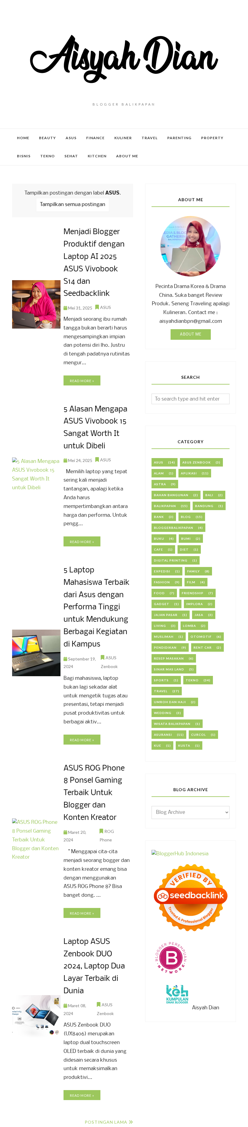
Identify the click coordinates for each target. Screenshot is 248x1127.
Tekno (192, 680)
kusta (184, 745)
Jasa (198, 615)
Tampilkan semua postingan (72, 205)
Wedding (162, 713)
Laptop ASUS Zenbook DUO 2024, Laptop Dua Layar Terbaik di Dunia (94, 966)
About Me (190, 334)
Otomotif (201, 636)
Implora (194, 604)
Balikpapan (165, 506)
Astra (160, 484)
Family (193, 571)
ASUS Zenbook (196, 462)
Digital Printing (171, 560)
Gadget (161, 604)
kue (157, 745)
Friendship (193, 593)
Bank (159, 517)
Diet (184, 549)
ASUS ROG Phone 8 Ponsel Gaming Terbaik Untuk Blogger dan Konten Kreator (94, 793)
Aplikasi (189, 473)
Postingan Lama (106, 1122)
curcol (198, 734)
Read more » (82, 381)
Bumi (186, 538)
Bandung (204, 506)
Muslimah (164, 636)
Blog (186, 517)
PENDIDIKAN (165, 647)
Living (160, 625)
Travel (161, 691)
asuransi (163, 734)
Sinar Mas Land (169, 669)
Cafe (158, 549)
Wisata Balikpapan (172, 724)
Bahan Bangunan (171, 495)
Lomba (189, 625)
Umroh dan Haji (170, 702)
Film (191, 582)
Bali (209, 495)
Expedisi (162, 571)
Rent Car (203, 647)
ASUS (105, 307)
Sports (161, 680)
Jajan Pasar (166, 615)
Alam (159, 473)
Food (159, 593)
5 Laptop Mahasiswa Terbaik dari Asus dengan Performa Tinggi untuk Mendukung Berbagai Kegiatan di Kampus (96, 607)
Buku (159, 538)
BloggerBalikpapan (173, 527)
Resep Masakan (169, 658)
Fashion (162, 582)
